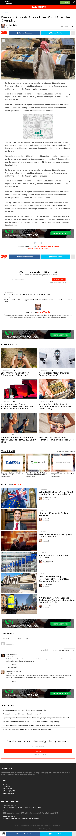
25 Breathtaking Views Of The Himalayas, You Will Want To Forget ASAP (30, 813)
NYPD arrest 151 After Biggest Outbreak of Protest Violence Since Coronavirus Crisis (57, 600)
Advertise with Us (8, 793)
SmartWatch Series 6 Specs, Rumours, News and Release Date (56, 438)
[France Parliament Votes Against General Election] (19, 541)
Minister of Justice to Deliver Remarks (53, 514)
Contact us (6, 787)
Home (27, 829)
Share (3, 40)
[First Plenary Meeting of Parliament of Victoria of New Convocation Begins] (19, 583)
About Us (6, 785)
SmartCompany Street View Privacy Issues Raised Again (15, 374)
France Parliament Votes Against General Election (56, 535)
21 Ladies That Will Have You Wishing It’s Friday (21, 818)
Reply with (72, 644)
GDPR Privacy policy (9, 790)
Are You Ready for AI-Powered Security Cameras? (54, 374)
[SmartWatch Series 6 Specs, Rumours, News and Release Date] (57, 423)
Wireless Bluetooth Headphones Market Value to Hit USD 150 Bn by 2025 (18, 439)
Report (73, 665)
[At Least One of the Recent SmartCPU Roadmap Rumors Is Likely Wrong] (57, 389)
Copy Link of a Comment (14, 657)
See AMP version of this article (38, 248)
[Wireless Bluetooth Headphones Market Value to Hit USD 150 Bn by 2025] (19, 423)
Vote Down (10, 665)
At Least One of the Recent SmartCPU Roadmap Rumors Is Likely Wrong (55, 406)
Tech (13, 370)
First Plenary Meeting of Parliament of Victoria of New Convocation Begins (54, 579)
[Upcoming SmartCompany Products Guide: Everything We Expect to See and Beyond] (19, 389)
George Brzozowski (8, 811)
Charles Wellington (8, 816)
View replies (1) (12, 667)
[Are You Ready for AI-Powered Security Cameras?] (57, 358)
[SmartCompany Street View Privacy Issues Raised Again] (19, 358)
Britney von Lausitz (8, 805)
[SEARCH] (74, 6)
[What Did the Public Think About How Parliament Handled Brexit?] (19, 498)
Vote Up (7, 665)
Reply (14, 664)
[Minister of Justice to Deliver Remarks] (19, 519)
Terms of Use (7, 788)
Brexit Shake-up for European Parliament (54, 556)
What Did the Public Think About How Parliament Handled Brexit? (56, 493)
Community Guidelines (10, 792)
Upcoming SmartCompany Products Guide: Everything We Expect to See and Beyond (17, 406)
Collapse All (54, 650)
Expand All (44, 650)
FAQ (4, 795)
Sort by (61, 650)
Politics (17, 485)
